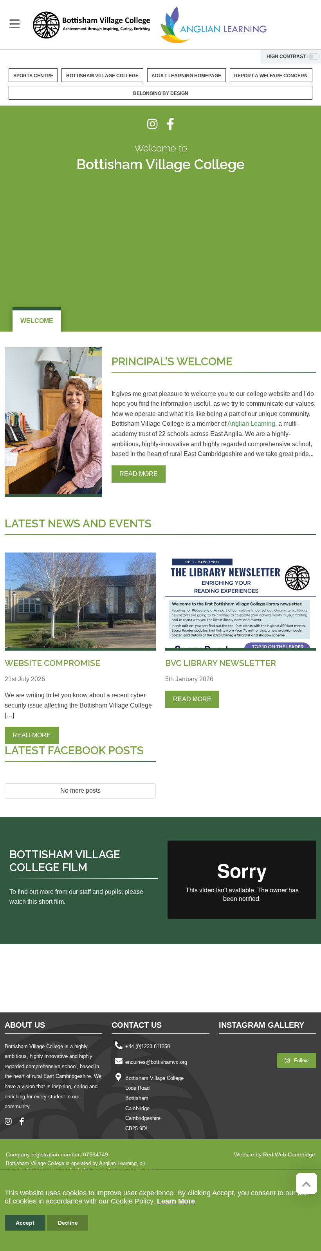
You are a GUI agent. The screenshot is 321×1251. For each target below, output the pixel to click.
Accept (25, 1223)
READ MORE (138, 473)
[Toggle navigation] (14, 24)
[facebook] (170, 124)
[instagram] (157, 124)
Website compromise (52, 663)
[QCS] (63, 977)
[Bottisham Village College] (91, 24)
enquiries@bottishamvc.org (156, 1062)
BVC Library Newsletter (220, 663)
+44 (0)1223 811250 (147, 1046)
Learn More (176, 1201)
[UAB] (167, 977)
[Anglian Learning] (213, 24)
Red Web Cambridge (289, 1154)
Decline (68, 1223)
